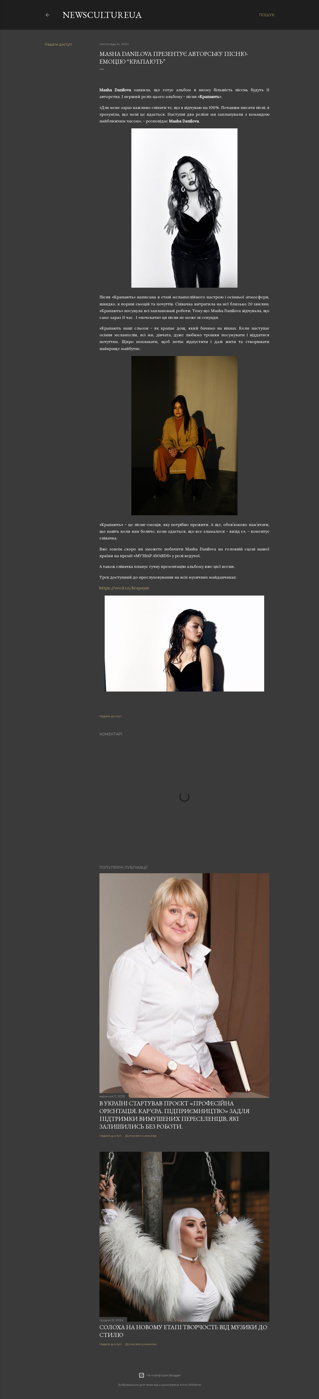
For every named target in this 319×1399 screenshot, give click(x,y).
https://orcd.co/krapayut (124, 587)
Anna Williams (190, 1385)
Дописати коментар (141, 1135)
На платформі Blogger (164, 1375)
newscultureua (102, 15)
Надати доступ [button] (58, 44)
